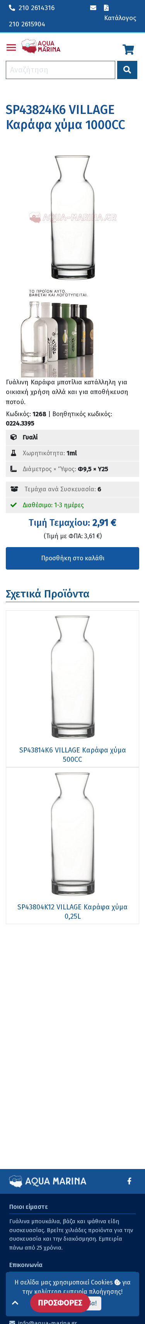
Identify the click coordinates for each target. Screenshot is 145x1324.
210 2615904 (27, 24)
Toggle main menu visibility (11, 46)
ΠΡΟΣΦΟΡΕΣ (60, 1302)
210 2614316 (37, 8)
